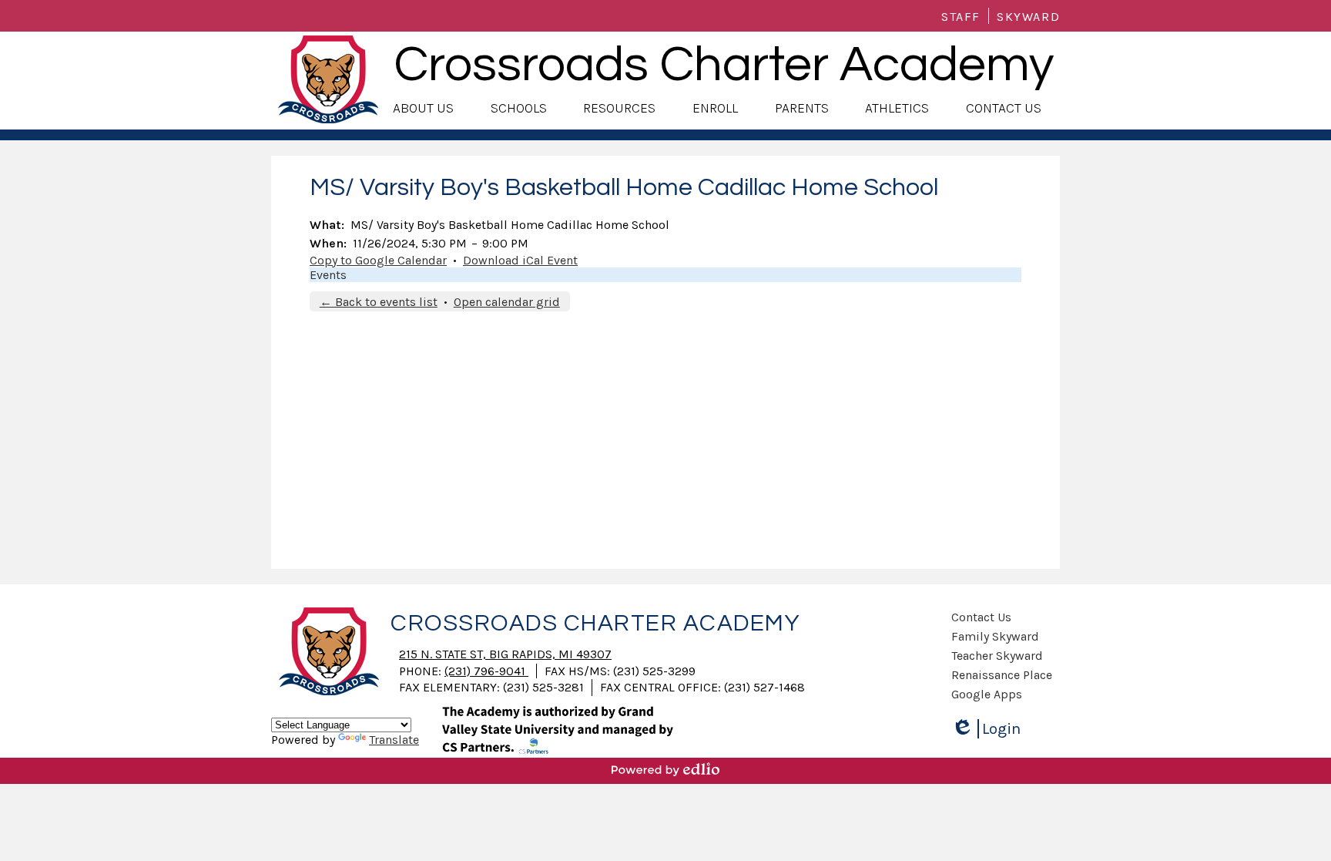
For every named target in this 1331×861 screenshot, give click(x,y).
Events (328, 274)
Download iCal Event (520, 260)
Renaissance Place (1001, 675)
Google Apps (986, 694)
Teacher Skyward (997, 655)
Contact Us (981, 617)
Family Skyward (995, 636)
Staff (961, 16)
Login (991, 729)
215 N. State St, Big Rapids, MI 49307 (505, 654)
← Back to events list (379, 301)
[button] (423, 108)
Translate (394, 739)
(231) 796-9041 (486, 671)
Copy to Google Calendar (378, 260)
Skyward (1028, 16)
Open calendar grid (507, 301)
